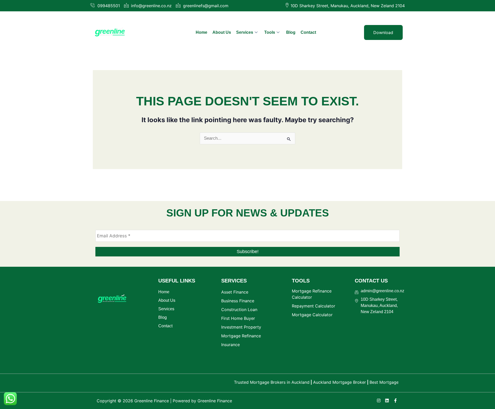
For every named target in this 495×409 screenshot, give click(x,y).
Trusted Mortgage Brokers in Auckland (264, 382)
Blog (290, 32)
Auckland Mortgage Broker (332, 382)
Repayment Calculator (313, 305)
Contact (308, 32)
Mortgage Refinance (241, 335)
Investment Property (241, 327)
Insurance (230, 344)
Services (244, 32)
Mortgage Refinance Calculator (312, 294)
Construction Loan (239, 309)
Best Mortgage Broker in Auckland (396, 382)
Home (201, 32)
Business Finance (237, 300)
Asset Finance (234, 292)
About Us (221, 32)
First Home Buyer (238, 318)
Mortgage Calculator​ (312, 314)
